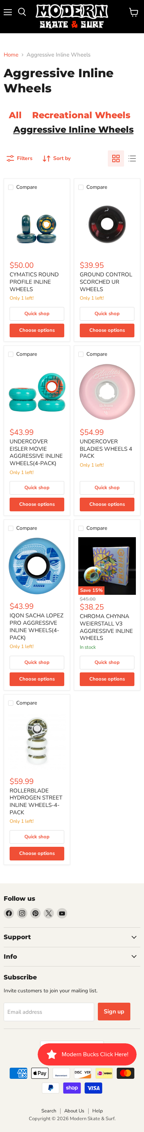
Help (97, 1111)
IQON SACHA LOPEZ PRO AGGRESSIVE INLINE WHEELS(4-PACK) (37, 626)
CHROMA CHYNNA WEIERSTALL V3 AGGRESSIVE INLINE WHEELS (106, 627)
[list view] (132, 158)
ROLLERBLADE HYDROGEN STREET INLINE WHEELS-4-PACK (36, 801)
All (15, 114)
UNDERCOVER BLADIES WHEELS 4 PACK (106, 449)
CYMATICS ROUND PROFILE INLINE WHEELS (34, 282)
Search (48, 1111)
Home (11, 55)
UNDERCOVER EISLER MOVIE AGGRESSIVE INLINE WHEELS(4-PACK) (36, 452)
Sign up (114, 1011)
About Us (74, 1111)
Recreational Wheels (81, 114)
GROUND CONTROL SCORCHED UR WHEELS (106, 282)
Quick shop (36, 313)
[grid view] (116, 158)
